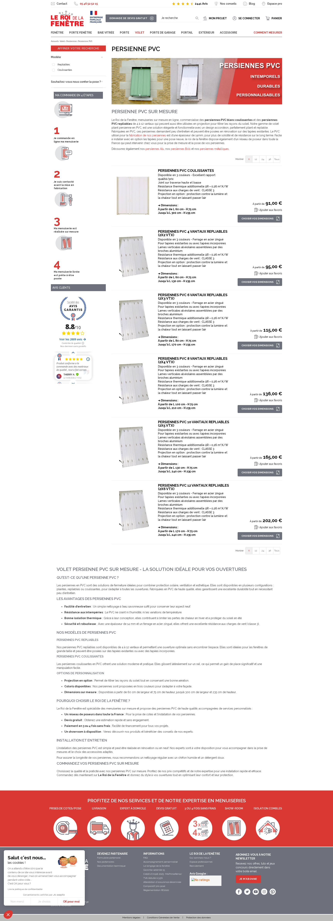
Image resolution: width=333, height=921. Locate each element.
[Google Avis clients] (205, 880)
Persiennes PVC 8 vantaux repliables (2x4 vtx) (192, 360)
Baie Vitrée (106, 32)
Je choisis (44, 901)
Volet (139, 32)
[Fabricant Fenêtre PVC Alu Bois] (67, 18)
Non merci (17, 901)
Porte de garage (163, 32)
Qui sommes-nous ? (200, 857)
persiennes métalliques (214, 148)
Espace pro (274, 3)
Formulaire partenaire (108, 857)
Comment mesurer (268, 32)
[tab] (78, 57)
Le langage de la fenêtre (156, 866)
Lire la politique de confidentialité (25, 889)
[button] (8, 914)
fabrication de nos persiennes (147, 135)
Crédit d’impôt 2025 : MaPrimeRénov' (162, 874)
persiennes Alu (154, 148)
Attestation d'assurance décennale (162, 882)
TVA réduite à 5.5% (153, 878)
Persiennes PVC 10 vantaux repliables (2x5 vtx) (193, 423)
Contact (62, 3)
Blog (252, 3)
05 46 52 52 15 (89, 3)
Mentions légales (131, 917)
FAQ (145, 857)
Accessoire (228, 32)
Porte (124, 32)
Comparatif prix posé (154, 886)
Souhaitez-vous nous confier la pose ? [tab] (76, 81)
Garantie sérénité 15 (154, 870)
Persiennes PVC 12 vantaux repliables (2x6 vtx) (193, 487)
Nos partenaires (105, 861)
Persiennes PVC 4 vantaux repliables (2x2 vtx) (192, 233)
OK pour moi (71, 901)
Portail (187, 32)
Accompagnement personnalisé (160, 861)
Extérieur (206, 32)
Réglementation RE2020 (156, 890)
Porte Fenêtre (80, 32)
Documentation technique (111, 866)
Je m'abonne (248, 879)
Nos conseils (228, 3)
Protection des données (198, 917)
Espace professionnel (201, 861)
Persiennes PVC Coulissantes (186, 170)
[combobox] (180, 18)
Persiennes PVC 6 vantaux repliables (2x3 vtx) (192, 296)
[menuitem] (249, 159)
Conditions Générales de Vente (163, 917)
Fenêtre (57, 32)
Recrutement (197, 866)
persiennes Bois (181, 148)
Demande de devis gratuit (128, 18)
